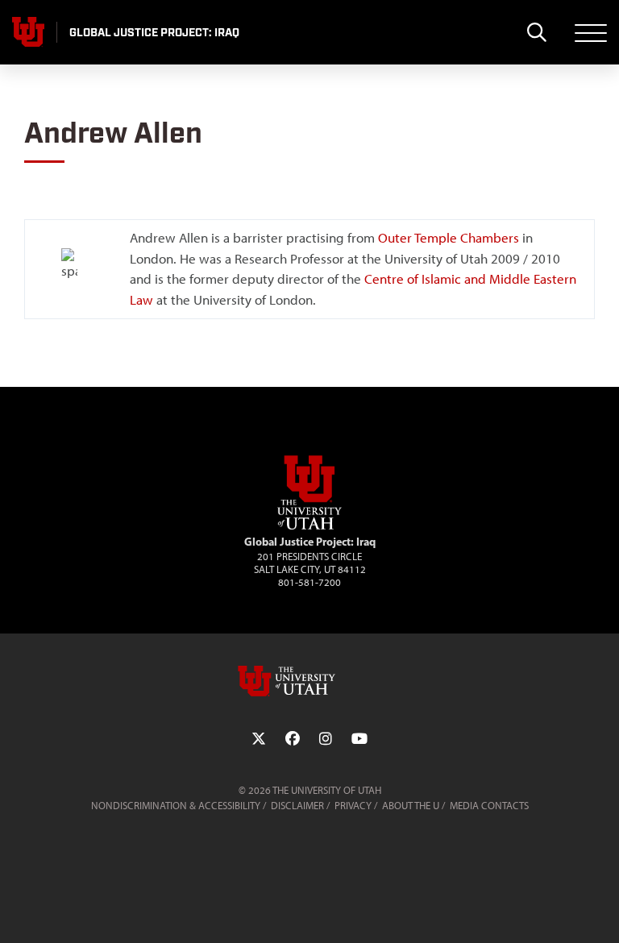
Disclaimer (297, 806)
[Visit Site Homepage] (309, 526)
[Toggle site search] (536, 32)
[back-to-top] (599, 911)
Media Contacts (489, 806)
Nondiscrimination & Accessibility (175, 806)
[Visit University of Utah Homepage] (28, 32)
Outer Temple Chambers (448, 238)
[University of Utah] (309, 681)
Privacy (353, 806)
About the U (410, 806)
